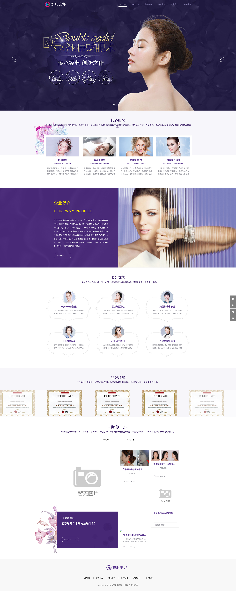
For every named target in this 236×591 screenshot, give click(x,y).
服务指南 (187, 4)
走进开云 (135, 4)
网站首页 (122, 4)
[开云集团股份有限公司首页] (56, 4)
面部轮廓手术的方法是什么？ (79, 523)
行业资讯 (130, 439)
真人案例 (161, 4)
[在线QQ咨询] (233, 299)
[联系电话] (233, 305)
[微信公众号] (233, 312)
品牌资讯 (174, 4)
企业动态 (105, 439)
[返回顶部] (233, 318)
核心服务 (148, 4)
